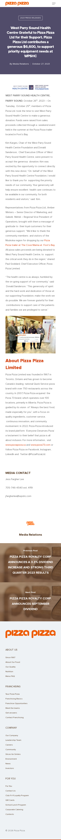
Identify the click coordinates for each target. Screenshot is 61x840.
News (8, 764)
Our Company (11, 735)
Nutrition (9, 672)
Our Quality (10, 667)
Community (10, 750)
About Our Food (12, 662)
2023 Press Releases (30, 18)
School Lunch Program (15, 805)
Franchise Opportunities (16, 703)
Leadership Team (13, 740)
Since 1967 (10, 657)
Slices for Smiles (13, 754)
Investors (9, 768)
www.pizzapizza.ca (15, 445)
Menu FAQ (10, 676)
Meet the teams (12, 708)
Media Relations (21, 64)
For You (8, 786)
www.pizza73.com (40, 445)
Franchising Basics (14, 699)
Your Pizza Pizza (12, 694)
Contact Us (10, 791)
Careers (9, 745)
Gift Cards (10, 800)
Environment (11, 759)
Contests (9, 814)
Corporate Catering (14, 810)
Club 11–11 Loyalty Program (17, 796)
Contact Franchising (14, 718)
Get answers (11, 713)
